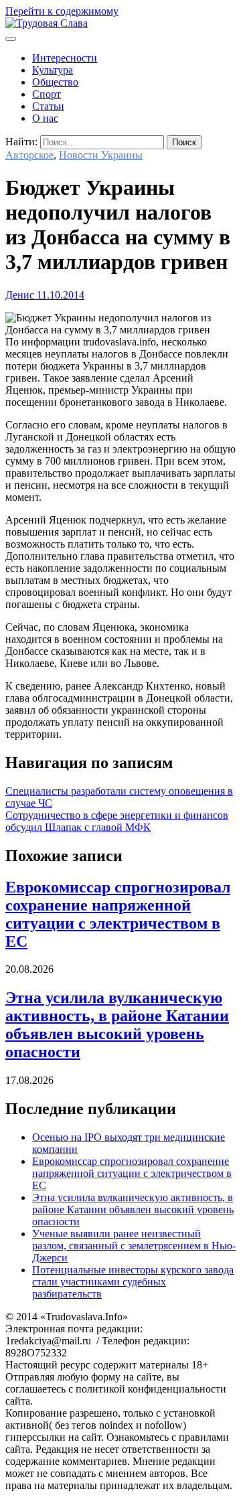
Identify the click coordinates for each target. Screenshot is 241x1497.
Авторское (29, 155)
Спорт (46, 94)
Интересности (64, 58)
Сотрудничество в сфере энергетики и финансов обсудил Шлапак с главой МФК (116, 821)
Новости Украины (101, 155)
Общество (55, 82)
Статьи (48, 106)
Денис (19, 295)
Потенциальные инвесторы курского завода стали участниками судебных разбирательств (133, 1281)
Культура (52, 70)
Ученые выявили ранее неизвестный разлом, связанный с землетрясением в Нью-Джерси (134, 1245)
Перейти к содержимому (61, 11)
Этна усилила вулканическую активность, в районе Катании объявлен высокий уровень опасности (117, 1024)
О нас (45, 118)
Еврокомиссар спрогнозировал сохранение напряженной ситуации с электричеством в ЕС (117, 914)
